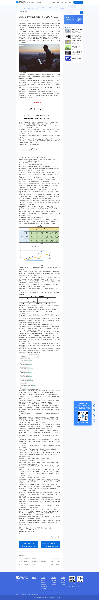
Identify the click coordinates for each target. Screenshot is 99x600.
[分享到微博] (55, 537)
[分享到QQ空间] (58, 537)
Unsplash (26, 529)
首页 (54, 2)
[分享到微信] (52, 537)
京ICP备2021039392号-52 (62, 597)
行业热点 (25, 11)
